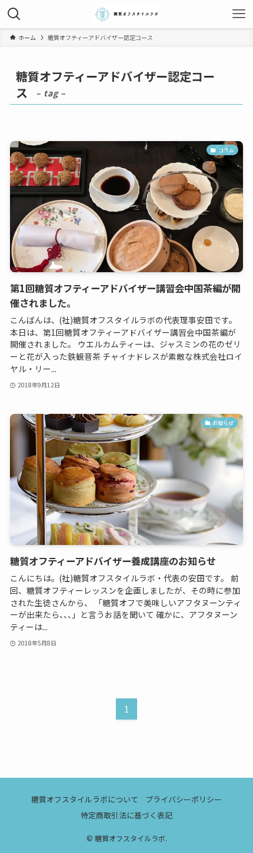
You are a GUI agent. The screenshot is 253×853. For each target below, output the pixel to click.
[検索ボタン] (14, 14)
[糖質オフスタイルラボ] (126, 14)
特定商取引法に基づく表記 (126, 815)
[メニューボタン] (239, 14)
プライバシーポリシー (183, 799)
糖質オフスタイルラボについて (84, 799)
